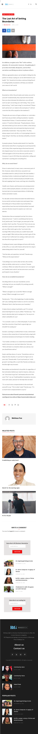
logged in (11, 531)
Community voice (19, 667)
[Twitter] (9, 30)
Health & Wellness (8, 14)
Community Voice (19, 676)
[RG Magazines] (9, 4)
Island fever (17, 684)
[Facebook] (4, 30)
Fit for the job (6, 515)
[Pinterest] (15, 405)
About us (19, 644)
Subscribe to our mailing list (17, 600)
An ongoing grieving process (24, 561)
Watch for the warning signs (11, 488)
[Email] (18, 405)
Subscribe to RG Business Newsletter (17, 543)
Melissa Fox (7, 24)
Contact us (19, 648)
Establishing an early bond (10, 460)
